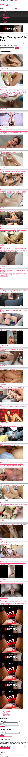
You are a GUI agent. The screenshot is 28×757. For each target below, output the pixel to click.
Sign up (2, 726)
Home (4, 11)
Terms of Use (6, 715)
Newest (5, 19)
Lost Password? (8, 736)
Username (2, 721)
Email (1, 723)
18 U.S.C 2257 (7, 711)
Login (9, 0)
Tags (4, 14)
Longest (5, 18)
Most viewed (6, 17)
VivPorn (5, 4)
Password (2, 724)
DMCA (5, 712)
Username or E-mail (5, 746)
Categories (5, 12)
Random (5, 21)
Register (15, 0)
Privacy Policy (6, 714)
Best (4, 15)
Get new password (5, 748)
